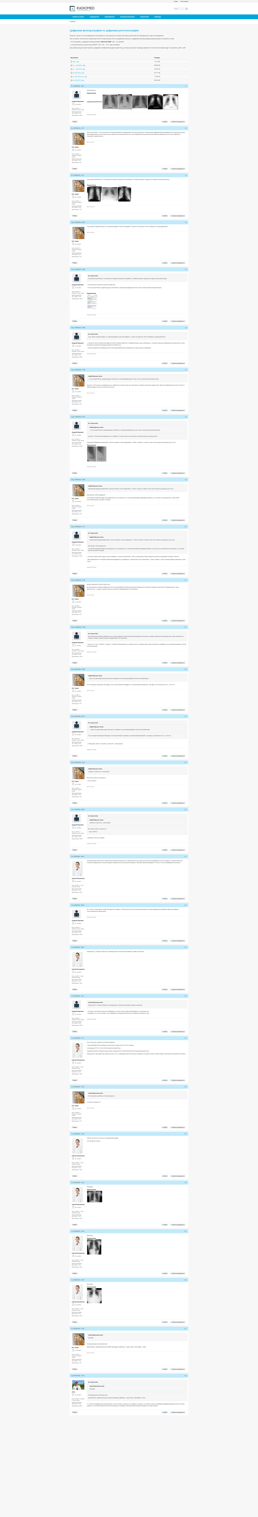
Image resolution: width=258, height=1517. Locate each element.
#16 (185, 809)
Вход (176, 1)
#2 (186, 128)
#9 (186, 480)
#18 (185, 905)
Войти (165, 122)
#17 (185, 856)
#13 (185, 669)
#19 (185, 947)
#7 (186, 370)
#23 (185, 1134)
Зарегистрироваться (178, 122)
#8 (186, 417)
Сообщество (94, 17)
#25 (185, 1231)
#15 (185, 762)
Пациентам (144, 17)
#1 (186, 86)
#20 (185, 996)
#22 (185, 1087)
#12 (185, 627)
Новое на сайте (78, 17)
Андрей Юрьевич (78, 101)
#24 (185, 1182)
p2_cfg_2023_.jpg (78, 80)
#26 (185, 1280)
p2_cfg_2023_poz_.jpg (80, 76)
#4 (186, 222)
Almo (73, 1392)
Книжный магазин (127, 17)
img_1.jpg (76, 61)
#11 (185, 580)
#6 (186, 328)
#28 (185, 1376)
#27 (185, 1329)
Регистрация (184, 1)
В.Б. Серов (75, 147)
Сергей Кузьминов (78, 878)
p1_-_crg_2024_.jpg (79, 65)
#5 (186, 269)
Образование (109, 17)
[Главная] (82, 9)
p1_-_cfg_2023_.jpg (79, 69)
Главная (72, 22)
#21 (185, 1038)
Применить (186, 8)
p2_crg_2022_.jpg (78, 73)
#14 (185, 716)
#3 (186, 175)
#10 (185, 527)
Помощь (157, 17)
